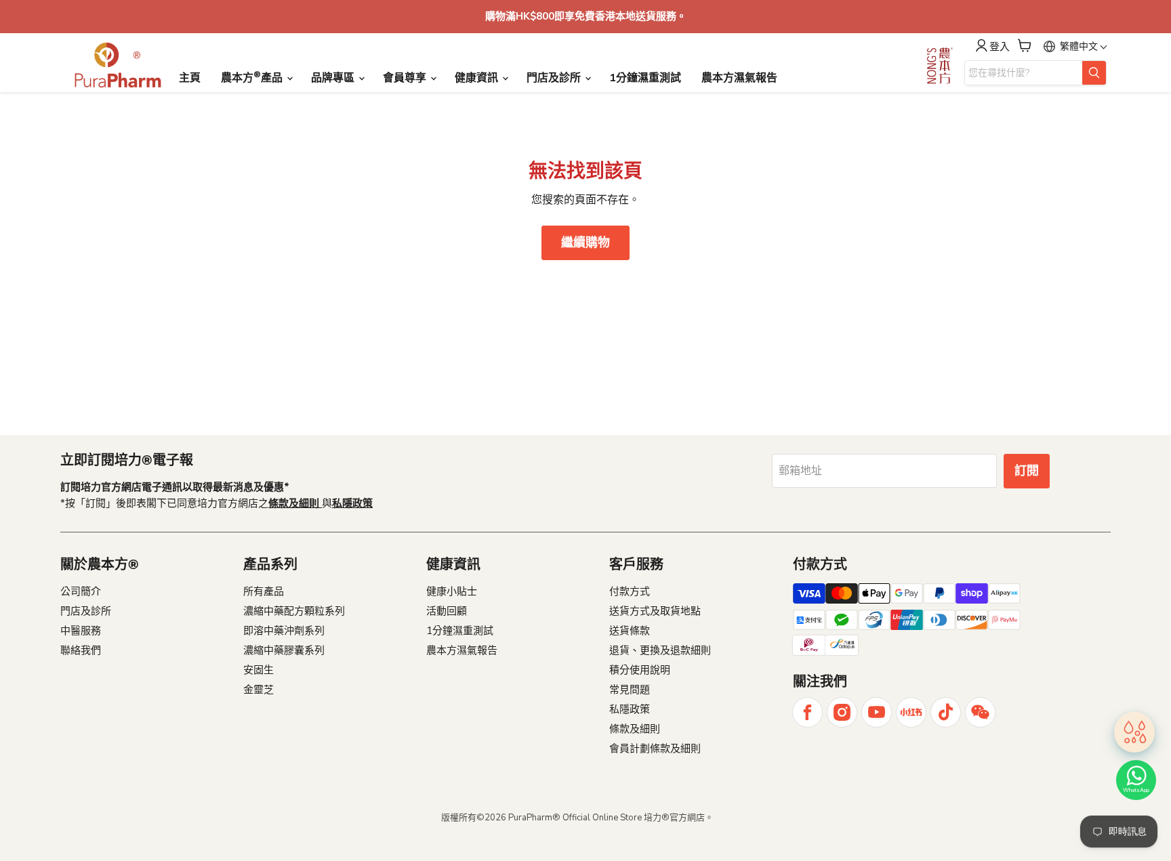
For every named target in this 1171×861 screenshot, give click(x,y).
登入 (999, 47)
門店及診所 (555, 77)
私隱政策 (629, 709)
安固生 (258, 670)
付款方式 (629, 591)
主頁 (190, 77)
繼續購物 (585, 242)
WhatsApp (1136, 790)
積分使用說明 (639, 670)
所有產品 (263, 591)
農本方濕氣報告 (739, 77)
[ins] (842, 712)
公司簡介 (80, 591)
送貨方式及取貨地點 (655, 611)
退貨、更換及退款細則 (660, 650)
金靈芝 (258, 689)
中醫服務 (80, 630)
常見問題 (629, 689)
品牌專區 (334, 77)
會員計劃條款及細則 (655, 748)
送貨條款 (629, 630)
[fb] (807, 712)
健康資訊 (478, 77)
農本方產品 (253, 77)
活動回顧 (446, 611)
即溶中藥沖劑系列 (284, 630)
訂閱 (1026, 471)
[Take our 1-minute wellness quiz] (1134, 731)
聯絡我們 (80, 650)
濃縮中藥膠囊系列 (284, 650)
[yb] (876, 712)
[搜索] (1094, 73)
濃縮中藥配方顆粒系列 (294, 611)
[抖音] (945, 712)
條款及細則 (634, 729)
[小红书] (911, 712)
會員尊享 (406, 77)
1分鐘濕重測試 (645, 77)
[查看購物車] (1024, 45)
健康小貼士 (451, 591)
